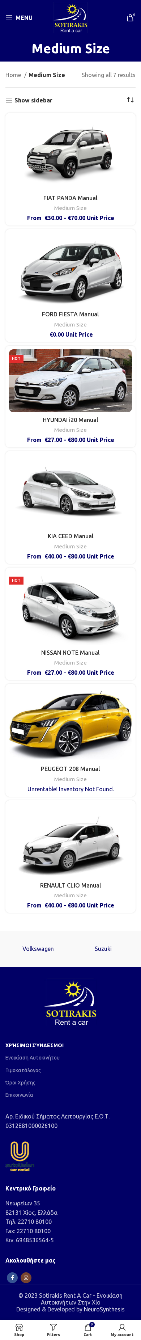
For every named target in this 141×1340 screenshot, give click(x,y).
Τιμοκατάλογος (23, 1070)
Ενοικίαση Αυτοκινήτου (32, 1058)
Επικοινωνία (19, 1095)
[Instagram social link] (26, 1277)
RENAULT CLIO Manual (70, 885)
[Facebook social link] (12, 1277)
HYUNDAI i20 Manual (70, 420)
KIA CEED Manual (71, 536)
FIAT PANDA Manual (70, 198)
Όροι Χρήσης (20, 1083)
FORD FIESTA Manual (70, 314)
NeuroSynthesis (104, 1309)
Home (13, 75)
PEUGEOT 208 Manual (70, 769)
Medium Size (70, 208)
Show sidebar (33, 100)
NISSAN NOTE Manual (70, 652)
